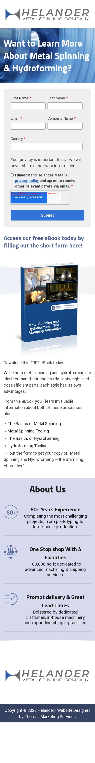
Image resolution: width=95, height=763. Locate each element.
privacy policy (27, 181)
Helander (46, 710)
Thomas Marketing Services (50, 716)
